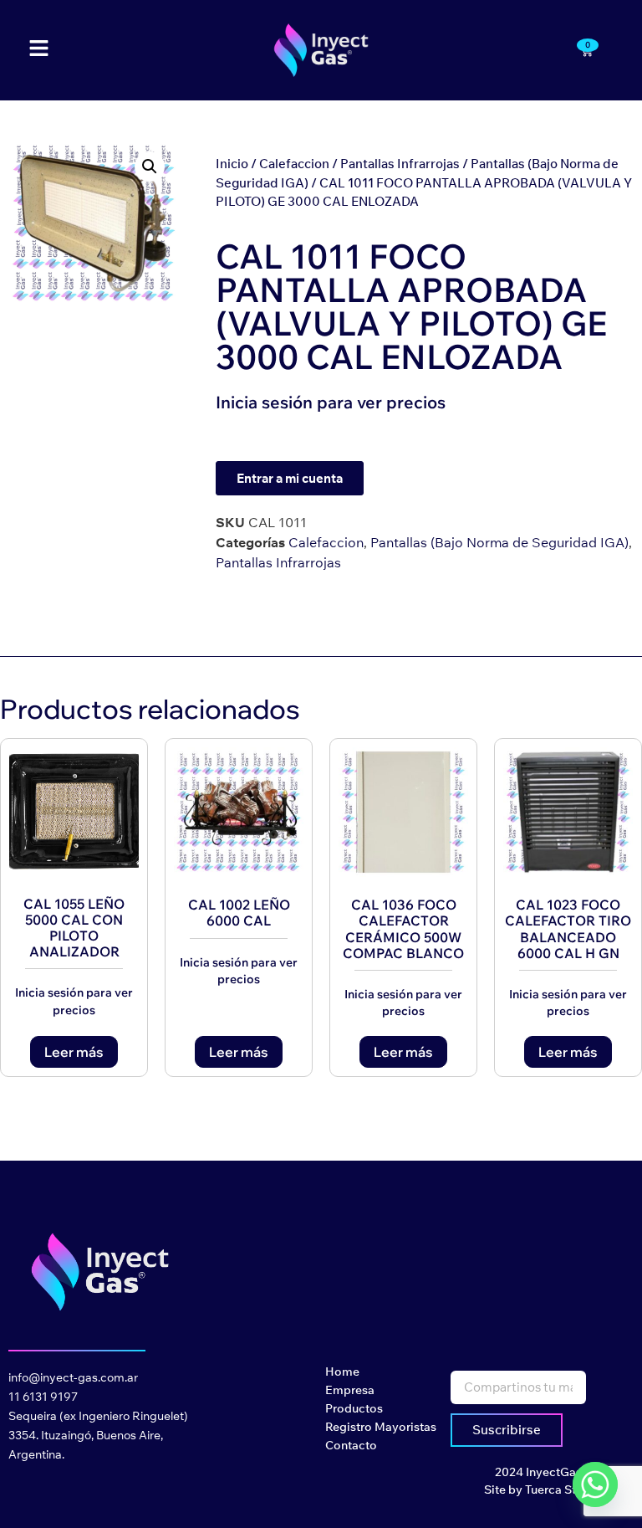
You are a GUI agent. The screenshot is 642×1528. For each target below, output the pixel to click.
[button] (150, 166)
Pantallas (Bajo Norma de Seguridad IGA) (499, 542)
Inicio (232, 164)
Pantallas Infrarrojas (400, 164)
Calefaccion (294, 164)
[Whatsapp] (595, 1484)
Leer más (74, 1051)
